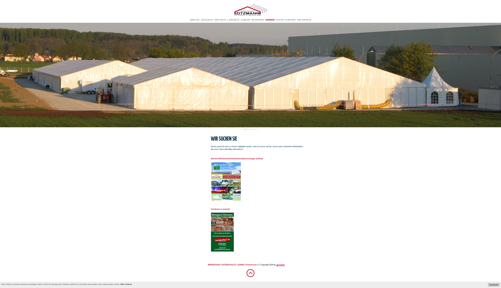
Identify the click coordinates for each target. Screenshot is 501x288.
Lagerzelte (233, 20)
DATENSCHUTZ (228, 265)
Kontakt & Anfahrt (286, 20)
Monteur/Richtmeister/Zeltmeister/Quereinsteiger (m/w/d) (237, 158)
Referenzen (257, 20)
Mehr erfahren (126, 284)
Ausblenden (493, 285)
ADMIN (241, 265)
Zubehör (245, 20)
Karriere (270, 20)
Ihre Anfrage (304, 20)
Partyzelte (220, 20)
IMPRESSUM (214, 265)
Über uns (194, 20)
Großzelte (207, 20)
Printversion (251, 265)
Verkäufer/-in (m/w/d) (220, 209)
